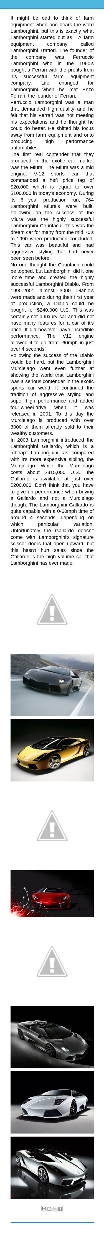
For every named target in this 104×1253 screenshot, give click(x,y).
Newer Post (20, 1232)
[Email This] (44, 1208)
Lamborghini (57, 1214)
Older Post (85, 1232)
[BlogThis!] (49, 1208)
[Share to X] (54, 1208)
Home (52, 1232)
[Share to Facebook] (60, 1208)
